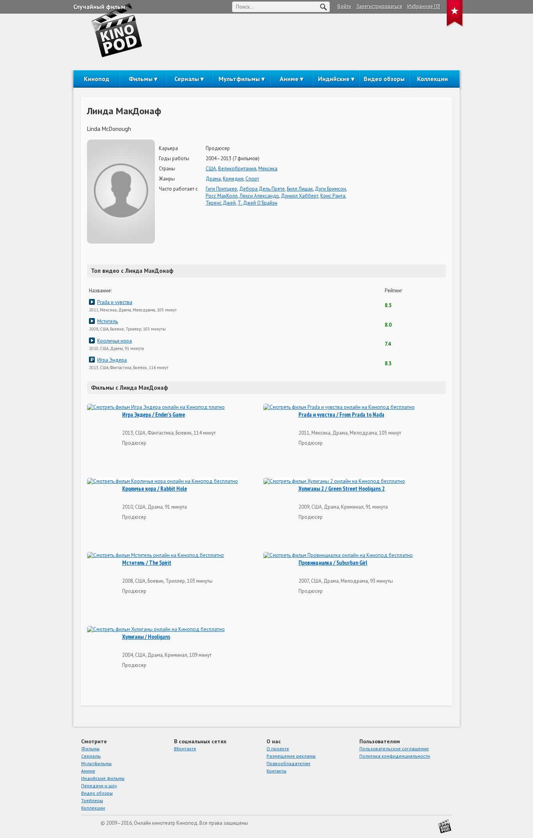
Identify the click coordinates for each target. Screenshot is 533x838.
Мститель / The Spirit (146, 562)
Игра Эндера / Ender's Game (153, 414)
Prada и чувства (114, 302)
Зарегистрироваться (379, 6)
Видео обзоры (384, 79)
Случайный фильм (99, 7)
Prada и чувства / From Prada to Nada (341, 414)
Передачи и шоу (99, 785)
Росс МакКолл (222, 196)
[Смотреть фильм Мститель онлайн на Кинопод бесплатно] (155, 555)
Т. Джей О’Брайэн (257, 203)
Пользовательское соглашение (394, 748)
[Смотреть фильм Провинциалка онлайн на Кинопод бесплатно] (338, 555)
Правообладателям (288, 763)
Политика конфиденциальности (394, 756)
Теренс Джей (221, 203)
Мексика (267, 168)
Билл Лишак (300, 189)
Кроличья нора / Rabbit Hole (154, 488)
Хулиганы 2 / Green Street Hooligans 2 (341, 488)
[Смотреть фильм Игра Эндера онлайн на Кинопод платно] (156, 407)
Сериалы (186, 79)
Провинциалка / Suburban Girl (332, 562)
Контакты (276, 771)
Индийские (334, 79)
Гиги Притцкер (221, 189)
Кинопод (96, 79)
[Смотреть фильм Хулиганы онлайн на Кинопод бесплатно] (156, 629)
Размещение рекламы (291, 756)
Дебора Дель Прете (262, 189)
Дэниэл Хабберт (299, 196)
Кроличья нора (114, 341)
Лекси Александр (259, 196)
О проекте (277, 748)
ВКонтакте (185, 748)
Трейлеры (92, 800)
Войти (344, 6)
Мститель (107, 321)
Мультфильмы (239, 79)
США (211, 168)
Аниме (289, 79)
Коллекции (432, 79)
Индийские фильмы (102, 778)
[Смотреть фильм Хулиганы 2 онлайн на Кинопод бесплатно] (334, 481)
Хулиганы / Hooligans (146, 636)
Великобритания (237, 168)
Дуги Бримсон (330, 189)
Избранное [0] (423, 6)
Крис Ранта (332, 196)
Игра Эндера (112, 360)
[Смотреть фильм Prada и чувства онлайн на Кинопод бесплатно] (339, 407)
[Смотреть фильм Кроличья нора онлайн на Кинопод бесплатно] (162, 481)
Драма (213, 178)
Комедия (233, 178)
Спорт (252, 178)
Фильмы (141, 79)
